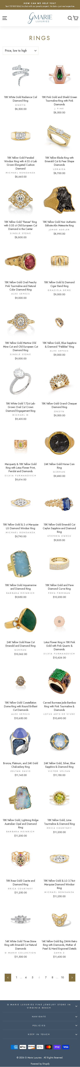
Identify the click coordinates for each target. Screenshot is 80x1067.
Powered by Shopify (40, 1064)
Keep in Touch (39, 1034)
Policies (39, 1025)
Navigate (39, 1016)
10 (62, 977)
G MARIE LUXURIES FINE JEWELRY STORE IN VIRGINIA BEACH (39, 1006)
